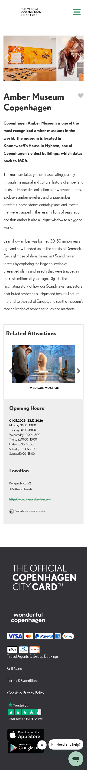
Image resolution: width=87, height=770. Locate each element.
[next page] (80, 58)
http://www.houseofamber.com (30, 499)
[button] (10, 371)
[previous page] (6, 58)
